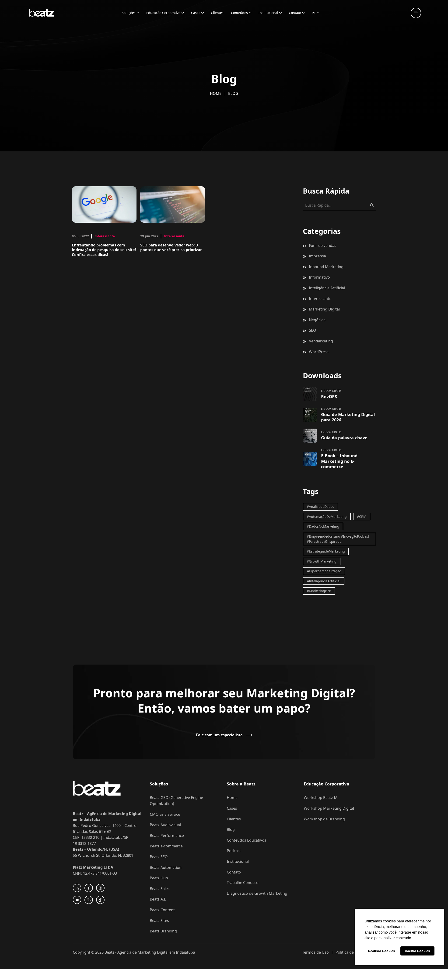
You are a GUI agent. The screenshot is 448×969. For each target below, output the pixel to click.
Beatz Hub (159, 877)
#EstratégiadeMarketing (326, 551)
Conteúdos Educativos (246, 840)
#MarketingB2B (319, 591)
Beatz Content (162, 909)
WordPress (319, 351)
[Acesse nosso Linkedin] (77, 888)
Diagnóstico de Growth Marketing (257, 893)
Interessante (104, 236)
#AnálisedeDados (320, 506)
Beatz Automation (166, 867)
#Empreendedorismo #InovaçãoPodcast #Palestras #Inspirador (338, 539)
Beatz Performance (167, 835)
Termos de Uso (315, 952)
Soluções (129, 12)
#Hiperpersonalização (324, 571)
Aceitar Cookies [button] (417, 951)
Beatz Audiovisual (165, 824)
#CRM (361, 516)
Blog (231, 829)
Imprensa (317, 256)
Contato (295, 12)
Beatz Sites (159, 920)
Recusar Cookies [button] (381, 951)
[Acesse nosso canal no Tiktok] (100, 900)
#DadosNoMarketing (323, 526)
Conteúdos (239, 12)
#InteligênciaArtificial (323, 581)
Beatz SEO (159, 856)
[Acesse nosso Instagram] (100, 888)
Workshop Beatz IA (320, 797)
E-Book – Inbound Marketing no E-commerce (339, 461)
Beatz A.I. (158, 899)
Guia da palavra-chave (344, 437)
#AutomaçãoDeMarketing (327, 516)
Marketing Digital (324, 309)
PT (314, 12)
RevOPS (329, 396)
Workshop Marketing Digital (329, 808)
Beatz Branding (163, 931)
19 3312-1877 (84, 843)
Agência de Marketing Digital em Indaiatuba (156, 952)
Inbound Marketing (326, 266)
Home (215, 93)
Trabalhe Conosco (243, 882)
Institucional (268, 12)
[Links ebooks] (310, 394)
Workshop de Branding (324, 819)
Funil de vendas (322, 245)
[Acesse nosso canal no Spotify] (88, 900)
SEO (312, 330)
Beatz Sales (160, 888)
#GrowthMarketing (321, 561)
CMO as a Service (165, 814)
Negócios (317, 319)
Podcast (234, 850)
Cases (195, 12)
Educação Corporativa (163, 12)
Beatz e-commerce (166, 846)
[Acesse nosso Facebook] (88, 888)
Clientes (217, 12)
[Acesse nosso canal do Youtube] (77, 900)
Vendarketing (321, 341)
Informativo (319, 277)
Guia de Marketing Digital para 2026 (348, 417)
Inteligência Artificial (327, 287)
